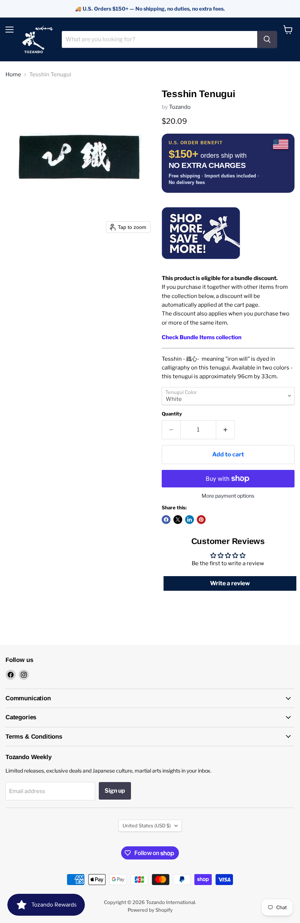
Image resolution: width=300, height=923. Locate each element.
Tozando (180, 107)
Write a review (230, 583)
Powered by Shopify (150, 910)
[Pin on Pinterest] (201, 519)
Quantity (172, 414)
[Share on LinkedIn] (189, 519)
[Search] (267, 39)
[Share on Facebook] (166, 519)
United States (147, 825)
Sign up (115, 790)
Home (13, 75)
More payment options (228, 496)
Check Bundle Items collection (201, 337)
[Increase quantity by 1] (225, 429)
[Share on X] (177, 519)
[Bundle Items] (201, 263)
